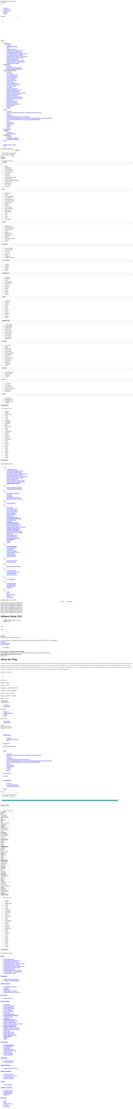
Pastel (6, 270)
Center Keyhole (9, 229)
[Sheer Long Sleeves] (5, 886)
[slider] (119, 800)
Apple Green (8, 414)
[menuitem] (68, 8)
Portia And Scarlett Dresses (13, 528)
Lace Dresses (8, 197)
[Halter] (4, 870)
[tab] (68, 475)
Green (6, 415)
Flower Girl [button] (4, 995)
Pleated (7, 237)
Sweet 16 (7, 186)
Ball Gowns (8, 193)
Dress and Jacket (9, 196)
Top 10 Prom (10, 597)
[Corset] (5, 831)
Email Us (55, 640)
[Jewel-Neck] (4, 872)
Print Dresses (8, 207)
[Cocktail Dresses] (7, 817)
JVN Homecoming (11, 520)
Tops (6, 216)
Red (6, 442)
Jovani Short (10, 549)
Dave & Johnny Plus (12, 510)
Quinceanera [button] (4, 1057)
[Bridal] (7, 813)
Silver (6, 456)
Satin (6, 311)
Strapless (7, 362)
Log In (5, 13)
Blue (6, 425)
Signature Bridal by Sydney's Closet (15, 480)
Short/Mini (7, 334)
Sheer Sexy (8, 210)
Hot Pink (7, 435)
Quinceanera (8, 183)
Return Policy (7, 706)
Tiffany (8, 542)
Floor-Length (8, 331)
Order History (7, 722)
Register (6, 12)
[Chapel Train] (4, 864)
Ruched (7, 240)
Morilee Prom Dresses (12, 522)
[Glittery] (2, 841)
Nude (6, 448)
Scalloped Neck (9, 357)
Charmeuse (8, 301)
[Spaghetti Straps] (4, 891)
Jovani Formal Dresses (12, 517)
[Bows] (4, 850)
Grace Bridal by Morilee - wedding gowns (17, 476)
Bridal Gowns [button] (7, 735)
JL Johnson (9, 496)
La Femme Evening (11, 573)
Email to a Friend (5, 644)
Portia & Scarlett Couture (13, 525)
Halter (6, 346)
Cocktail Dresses (9, 171)
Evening (7, 174)
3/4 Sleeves (8, 385)
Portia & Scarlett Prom (13, 529)
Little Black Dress (9, 199)
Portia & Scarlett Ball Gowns (14, 524)
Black (6, 452)
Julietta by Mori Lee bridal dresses (15, 477)
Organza (7, 310)
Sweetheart (8, 363)
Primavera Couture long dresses (14, 531)
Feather (7, 285)
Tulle (6, 318)
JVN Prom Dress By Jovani (14, 518)
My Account (7, 9)
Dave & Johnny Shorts (12, 511)
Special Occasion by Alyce (13, 572)
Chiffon (7, 302)
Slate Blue (7, 423)
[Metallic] (2, 842)
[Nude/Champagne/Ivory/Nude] (5, 632)
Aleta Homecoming (12, 546)
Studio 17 (9, 540)
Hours (5, 789)
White (6, 457)
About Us (6, 711)
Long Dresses (8, 202)
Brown (7, 451)
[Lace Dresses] (5, 824)
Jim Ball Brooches (11, 584)
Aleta (8, 592)
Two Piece (7, 219)
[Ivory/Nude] (8, 632)
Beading (7, 278)
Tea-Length (8, 337)
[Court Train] (4, 865)
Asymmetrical (8, 326)
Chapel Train (8, 327)
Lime (6, 417)
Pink (6, 434)
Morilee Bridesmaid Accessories (14, 499)
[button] (7, 44)
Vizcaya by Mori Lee (12, 560)
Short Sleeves (8, 389)
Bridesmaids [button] (4, 976)
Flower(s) (7, 286)
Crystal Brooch (9, 282)
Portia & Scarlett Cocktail (13, 552)
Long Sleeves (8, 386)
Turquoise (7, 420)
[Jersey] (3, 858)
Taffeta (7, 316)
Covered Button (9, 248)
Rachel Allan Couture (12, 535)
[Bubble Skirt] (5, 827)
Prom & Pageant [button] (5, 1001)
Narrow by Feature (7, 160)
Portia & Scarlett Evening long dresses (16, 527)
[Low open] (5, 838)
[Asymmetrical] (4, 863)
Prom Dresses (8, 181)
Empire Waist (8, 373)
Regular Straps (8, 399)
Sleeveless (7, 391)
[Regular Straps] (4, 890)
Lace (6, 289)
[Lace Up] (5, 836)
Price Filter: (6, 154)
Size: (2, 626)
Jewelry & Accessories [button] (6, 1087)
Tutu (6, 217)
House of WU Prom (12, 514)
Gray (6, 454)
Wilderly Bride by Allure (13, 483)
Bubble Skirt (8, 226)
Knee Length (8, 332)
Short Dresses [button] (4, 1042)
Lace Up (7, 251)
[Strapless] (4, 893)
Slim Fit (7, 376)
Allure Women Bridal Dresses (14, 472)
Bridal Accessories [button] (5, 983)
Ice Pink (7, 432)
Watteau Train (8, 338)
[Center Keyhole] (5, 830)
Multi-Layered (8, 233)
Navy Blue (8, 426)
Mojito (7, 412)
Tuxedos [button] (3, 1081)
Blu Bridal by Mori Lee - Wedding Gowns (17, 473)
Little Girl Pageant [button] (5, 1065)
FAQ (5, 716)
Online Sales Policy (5, 643)
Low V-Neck (8, 351)
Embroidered (8, 283)
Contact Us (6, 705)
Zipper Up (7, 256)
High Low (7, 232)
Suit (6, 214)
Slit (6, 241)
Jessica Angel (10, 515)
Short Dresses (8, 211)
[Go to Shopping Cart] (1, 4)
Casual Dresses (9, 169)
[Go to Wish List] (2, 4)
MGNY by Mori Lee (12, 574)
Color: (2, 629)
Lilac (6, 429)
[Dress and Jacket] (5, 823)
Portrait (7, 356)
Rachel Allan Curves (12, 536)
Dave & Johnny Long (12, 509)
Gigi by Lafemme (11, 513)
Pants (6, 205)
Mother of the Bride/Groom (12, 180)
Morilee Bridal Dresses (12, 479)
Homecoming (8, 178)
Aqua (6, 419)
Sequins (7, 294)
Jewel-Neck (8, 350)
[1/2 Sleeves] (5, 882)
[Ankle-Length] (4, 861)
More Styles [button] (4, 1098)
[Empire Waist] (4, 876)
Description (6, 647)
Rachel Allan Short (11, 555)
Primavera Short (11, 553)
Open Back (8, 235)
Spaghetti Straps (9, 401)
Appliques (7, 277)
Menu (2, 40)
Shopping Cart (7, 10)
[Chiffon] (3, 856)
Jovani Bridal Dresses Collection (15, 475)
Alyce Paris (9, 507)
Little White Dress (9, 200)
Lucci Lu (9, 596)
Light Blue (8, 422)
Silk (6, 314)
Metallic (7, 265)
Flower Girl (8, 175)
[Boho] (5, 821)
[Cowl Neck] (4, 868)
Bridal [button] (2, 956)
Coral (6, 445)
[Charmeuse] (3, 854)
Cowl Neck (8, 345)
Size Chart (3, 641)
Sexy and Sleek (9, 208)
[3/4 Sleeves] (5, 883)
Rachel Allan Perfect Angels (13, 566)
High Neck (8, 348)
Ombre (7, 269)
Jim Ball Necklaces (11, 583)
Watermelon (8, 439)
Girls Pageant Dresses (10, 177)
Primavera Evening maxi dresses (15, 532)
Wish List (6, 8)
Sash (6, 292)
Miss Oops (9, 587)
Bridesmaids (8, 168)
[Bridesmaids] (7, 815)
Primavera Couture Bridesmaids (14, 489)
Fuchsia (7, 437)
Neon (6, 267)
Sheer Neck (8, 360)
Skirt (6, 213)
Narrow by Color (7, 408)
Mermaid (7, 375)
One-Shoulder (8, 354)
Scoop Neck (8, 359)
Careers (5, 714)
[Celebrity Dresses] (5, 828)
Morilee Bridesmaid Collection (14, 487)
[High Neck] (4, 871)
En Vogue (9, 494)
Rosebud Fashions (11, 503)
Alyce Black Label (11, 570)
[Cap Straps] (4, 889)
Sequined (7, 313)
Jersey (6, 305)
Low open (7, 253)
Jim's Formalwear (11, 579)
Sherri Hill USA (11, 539)
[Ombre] (2, 845)
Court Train (8, 329)
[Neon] (2, 843)
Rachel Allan (10, 534)
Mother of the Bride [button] (6, 1071)
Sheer (6, 254)
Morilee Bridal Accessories (13, 497)
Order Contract (7, 773)
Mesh (6, 308)
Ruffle (6, 291)
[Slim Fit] (4, 879)
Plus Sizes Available (10, 238)
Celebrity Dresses (9, 227)
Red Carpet (8, 185)
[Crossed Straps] (5, 835)
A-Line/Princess (9, 372)
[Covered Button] (5, 834)
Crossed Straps (8, 249)
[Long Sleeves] (5, 885)
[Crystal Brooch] (4, 852)
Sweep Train (8, 335)
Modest (7, 204)
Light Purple (8, 431)
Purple (6, 428)
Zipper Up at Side (9, 257)
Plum (6, 440)
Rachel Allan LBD (11, 556)
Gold (6, 449)
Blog (8, 593)
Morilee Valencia (11, 594)
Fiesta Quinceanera (11, 562)
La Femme (9, 521)
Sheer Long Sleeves (10, 388)
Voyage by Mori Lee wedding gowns (16, 482)
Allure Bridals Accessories (13, 493)
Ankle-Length (8, 324)
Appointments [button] (7, 780)
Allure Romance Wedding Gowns (15, 470)
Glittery (7, 264)
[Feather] (3, 857)
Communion (8, 172)
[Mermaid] (4, 878)
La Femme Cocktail (11, 550)
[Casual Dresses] (7, 816)
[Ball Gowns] (5, 820)
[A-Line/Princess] (4, 875)
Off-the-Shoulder (9, 353)
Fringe (6, 288)
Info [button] (5, 750)
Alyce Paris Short (11, 548)
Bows (6, 280)
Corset (6, 230)
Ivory (6, 446)
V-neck (7, 365)
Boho (6, 194)
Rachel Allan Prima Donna (13, 538)
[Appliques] (4, 848)
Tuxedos (6, 776)
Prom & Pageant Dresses (10, 746)
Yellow (7, 411)
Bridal (6, 166)
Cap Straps (8, 398)
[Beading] (4, 849)
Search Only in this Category (9, 153)
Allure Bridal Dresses (12, 469)
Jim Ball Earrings (11, 586)
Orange (7, 443)
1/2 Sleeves (8, 383)
